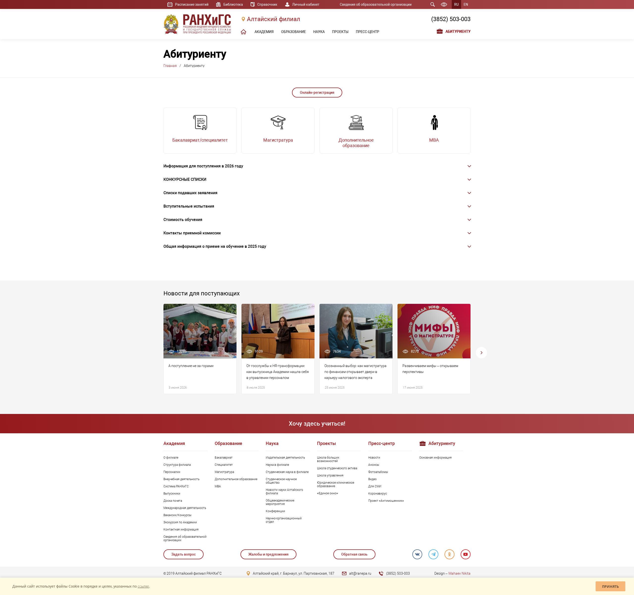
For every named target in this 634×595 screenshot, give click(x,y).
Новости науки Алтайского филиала (284, 491)
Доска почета (172, 500)
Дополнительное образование (236, 479)
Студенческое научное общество (281, 480)
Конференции (275, 511)
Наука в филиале (277, 465)
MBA (218, 486)
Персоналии (171, 472)
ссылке (143, 586)
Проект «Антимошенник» (386, 500)
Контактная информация (181, 529)
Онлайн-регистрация (317, 92)
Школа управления (330, 475)
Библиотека (233, 4)
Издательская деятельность (285, 457)
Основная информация (435, 457)
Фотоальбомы (378, 472)
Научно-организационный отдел (284, 520)
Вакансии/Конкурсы (177, 515)
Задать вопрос (183, 554)
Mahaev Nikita (460, 573)
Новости (374, 457)
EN (466, 4)
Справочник (267, 4)
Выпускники (171, 493)
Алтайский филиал (273, 19)
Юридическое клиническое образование (335, 484)
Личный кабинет (305, 4)
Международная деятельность (184, 508)
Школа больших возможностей (328, 459)
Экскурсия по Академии (180, 522)
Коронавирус (377, 493)
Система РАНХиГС (176, 486)
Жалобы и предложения (268, 554)
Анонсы (373, 465)
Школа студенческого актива (337, 468)
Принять (610, 586)
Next (481, 352)
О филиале (170, 457)
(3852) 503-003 (451, 19)
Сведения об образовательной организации (376, 4)
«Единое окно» (327, 493)
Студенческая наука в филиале (287, 472)
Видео (372, 479)
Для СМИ (374, 486)
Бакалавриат (224, 457)
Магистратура (224, 472)
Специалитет (224, 465)
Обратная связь (354, 554)
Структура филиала (177, 465)
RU (456, 4)
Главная (170, 65)
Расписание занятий (192, 4)
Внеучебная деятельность (181, 479)
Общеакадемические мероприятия (280, 502)
